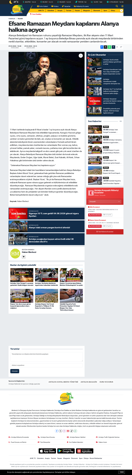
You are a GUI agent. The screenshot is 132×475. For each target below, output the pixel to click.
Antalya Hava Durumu (48, 437)
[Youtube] (68, 431)
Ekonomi (96, 10)
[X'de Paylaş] (105, 47)
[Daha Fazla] (113, 47)
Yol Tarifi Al (108, 214)
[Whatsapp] (75, 431)
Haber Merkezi (29, 252)
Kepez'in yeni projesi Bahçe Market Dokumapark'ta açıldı (111, 151)
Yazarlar (67, 6)
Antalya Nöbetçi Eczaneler (20, 437)
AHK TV (41, 10)
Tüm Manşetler (45, 442)
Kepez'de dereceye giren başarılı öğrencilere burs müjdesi (20, 306)
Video (56, 6)
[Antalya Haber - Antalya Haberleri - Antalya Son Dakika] (18, 10)
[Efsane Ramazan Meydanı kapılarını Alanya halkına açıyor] (47, 74)
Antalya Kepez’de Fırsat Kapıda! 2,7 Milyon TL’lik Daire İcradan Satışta (44, 306)
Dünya (113, 10)
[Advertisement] (47, 112)
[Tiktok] (71, 431)
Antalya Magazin (89, 382)
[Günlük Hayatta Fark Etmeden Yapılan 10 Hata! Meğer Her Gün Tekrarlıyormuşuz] (71, 296)
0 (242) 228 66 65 (96, 226)
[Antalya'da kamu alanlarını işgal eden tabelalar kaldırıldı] (46, 275)
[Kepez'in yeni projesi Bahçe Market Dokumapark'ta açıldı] (71, 275)
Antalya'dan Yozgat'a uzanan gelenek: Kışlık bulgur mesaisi (111, 131)
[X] (60, 431)
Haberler (12, 18)
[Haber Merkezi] (15, 253)
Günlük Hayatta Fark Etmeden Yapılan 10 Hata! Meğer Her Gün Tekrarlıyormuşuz (112, 182)
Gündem (50, 10)
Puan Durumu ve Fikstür (18, 442)
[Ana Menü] (121, 6)
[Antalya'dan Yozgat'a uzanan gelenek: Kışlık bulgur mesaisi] (21, 275)
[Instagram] (64, 431)
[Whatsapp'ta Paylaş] (109, 47)
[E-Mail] (23, 257)
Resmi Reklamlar (96, 458)
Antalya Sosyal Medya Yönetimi (63, 382)
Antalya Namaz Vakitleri (77, 437)
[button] (121, 10)
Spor (105, 10)
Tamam (122, 472)
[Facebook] (56, 431)
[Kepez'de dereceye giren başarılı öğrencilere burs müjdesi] (21, 296)
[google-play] (66, 451)
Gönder (15, 371)
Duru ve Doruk (106, 382)
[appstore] (47, 451)
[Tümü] (121, 121)
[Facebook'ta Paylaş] (101, 47)
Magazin (86, 10)
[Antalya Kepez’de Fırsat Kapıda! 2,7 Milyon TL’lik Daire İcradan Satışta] (46, 296)
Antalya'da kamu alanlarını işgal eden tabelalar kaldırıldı (112, 141)
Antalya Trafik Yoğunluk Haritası (109, 437)
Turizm (68, 10)
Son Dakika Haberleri (76, 442)
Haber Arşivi (103, 442)
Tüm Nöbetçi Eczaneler (105, 231)
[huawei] (85, 451)
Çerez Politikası (82, 472)
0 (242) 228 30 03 (96, 214)
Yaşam (77, 10)
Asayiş (60, 10)
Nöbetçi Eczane (82, 6)
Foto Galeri (43, 6)
